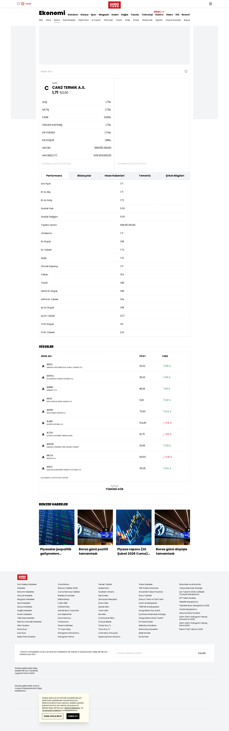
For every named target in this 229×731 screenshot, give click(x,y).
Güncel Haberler (24, 595)
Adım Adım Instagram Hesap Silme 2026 (193, 624)
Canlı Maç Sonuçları (108, 633)
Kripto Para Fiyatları (26, 636)
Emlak (136, 20)
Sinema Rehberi (65, 625)
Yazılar (135, 14)
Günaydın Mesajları (107, 599)
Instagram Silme (66, 636)
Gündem (73, 14)
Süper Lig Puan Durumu (109, 636)
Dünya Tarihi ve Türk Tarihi (151, 599)
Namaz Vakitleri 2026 (68, 588)
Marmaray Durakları (148, 629)
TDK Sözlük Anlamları (149, 588)
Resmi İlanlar (189, 14)
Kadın (115, 14)
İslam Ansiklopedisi (148, 603)
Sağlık (124, 14)
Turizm (119, 20)
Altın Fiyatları (23, 625)
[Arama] (18, 3)
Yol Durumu (63, 621)
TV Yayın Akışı (64, 629)
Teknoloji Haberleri (25, 618)
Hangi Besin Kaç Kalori (149, 610)
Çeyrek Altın (103, 606)
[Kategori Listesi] (210, 3)
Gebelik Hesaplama (188, 601)
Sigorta (158, 20)
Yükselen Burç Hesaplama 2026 (194, 605)
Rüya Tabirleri (145, 595)
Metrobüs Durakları (147, 625)
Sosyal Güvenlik (173, 20)
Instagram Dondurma (68, 633)
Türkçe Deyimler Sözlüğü (190, 588)
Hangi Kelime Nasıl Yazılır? (151, 618)
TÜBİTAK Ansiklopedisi (149, 606)
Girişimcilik (147, 20)
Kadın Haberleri (24, 614)
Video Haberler (146, 584)
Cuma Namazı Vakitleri (69, 591)
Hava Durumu (64, 618)
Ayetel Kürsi (103, 588)
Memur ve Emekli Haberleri (29, 621)
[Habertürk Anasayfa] (114, 4)
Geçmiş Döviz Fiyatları (189, 613)
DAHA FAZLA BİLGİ (53, 716)
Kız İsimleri (143, 636)
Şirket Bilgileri (175, 175)
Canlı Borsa (63, 584)
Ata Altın (102, 614)
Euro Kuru (21, 633)
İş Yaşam (96, 20)
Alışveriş (187, 20)
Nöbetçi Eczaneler (66, 595)
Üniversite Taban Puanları (151, 591)
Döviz (48, 20)
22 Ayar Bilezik (104, 621)
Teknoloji (147, 14)
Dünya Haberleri (24, 606)
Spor (93, 14)
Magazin (104, 14)
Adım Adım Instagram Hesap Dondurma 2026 (193, 618)
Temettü (145, 175)
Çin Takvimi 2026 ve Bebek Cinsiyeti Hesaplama (191, 593)
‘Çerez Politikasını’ (72, 708)
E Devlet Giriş (63, 606)
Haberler (21, 588)
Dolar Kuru (22, 629)
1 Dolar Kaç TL (104, 625)
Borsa (57, 20)
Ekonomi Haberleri (25, 591)
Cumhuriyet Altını (106, 618)
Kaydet (202, 653)
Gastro (159, 14)
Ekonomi (52, 13)
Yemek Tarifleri (105, 584)
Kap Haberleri (69, 20)
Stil (177, 14)
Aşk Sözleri (103, 595)
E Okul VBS (62, 603)
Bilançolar (84, 175)
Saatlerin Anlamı (106, 591)
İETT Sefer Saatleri (187, 598)
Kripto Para (84, 20)
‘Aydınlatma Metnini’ (52, 710)
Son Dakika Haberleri (27, 584)
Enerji (127, 20)
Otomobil (108, 20)
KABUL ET (73, 716)
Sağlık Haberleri (24, 610)
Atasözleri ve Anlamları (190, 584)
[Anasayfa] (22, 577)
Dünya (84, 14)
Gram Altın (103, 603)
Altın (41, 20)
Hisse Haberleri (114, 175)
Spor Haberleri (23, 603)
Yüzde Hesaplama (188, 609)
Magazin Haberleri (25, 599)
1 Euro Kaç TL (104, 629)
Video (169, 14)
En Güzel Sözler (146, 621)
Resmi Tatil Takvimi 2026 (191, 629)
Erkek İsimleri (144, 633)
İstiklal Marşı (63, 599)
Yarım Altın (103, 610)
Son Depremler (65, 614)
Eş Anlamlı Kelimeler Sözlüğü (152, 614)
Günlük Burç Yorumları (68, 610)
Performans (54, 175)
